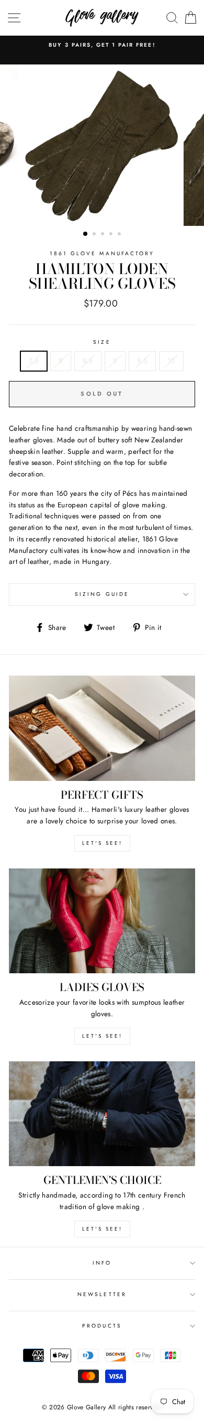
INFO (102, 1263)
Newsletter (102, 1294)
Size (101, 342)
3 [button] (103, 234)
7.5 (34, 360)
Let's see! (102, 843)
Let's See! (102, 1036)
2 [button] (95, 234)
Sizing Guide (102, 594)
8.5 (88, 360)
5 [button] (120, 234)
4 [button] (112, 234)
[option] (102, 45)
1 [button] (85, 234)
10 (171, 360)
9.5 (142, 360)
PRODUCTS (101, 1326)
